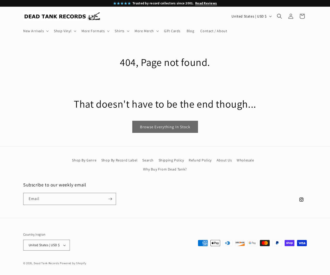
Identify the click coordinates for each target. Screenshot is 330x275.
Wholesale (245, 160)
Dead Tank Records (46, 263)
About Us (224, 160)
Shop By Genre (84, 160)
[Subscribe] (110, 199)
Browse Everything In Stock (165, 126)
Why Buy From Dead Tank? (165, 169)
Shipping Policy (171, 160)
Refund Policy (200, 160)
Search (148, 160)
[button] (35, 30)
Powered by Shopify (73, 263)
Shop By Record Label (119, 160)
